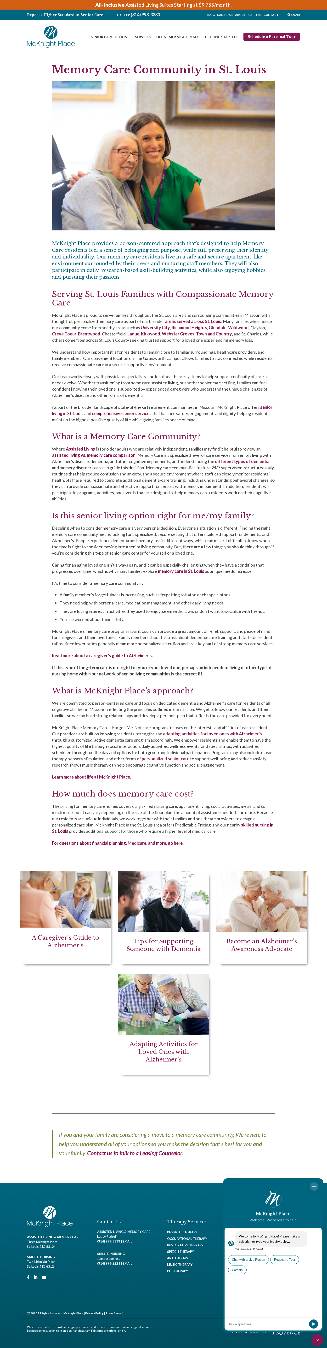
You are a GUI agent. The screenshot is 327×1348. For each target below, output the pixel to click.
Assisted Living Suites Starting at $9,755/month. (163, 5)
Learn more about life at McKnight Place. (91, 776)
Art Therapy (178, 1258)
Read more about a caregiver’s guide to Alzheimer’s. (102, 655)
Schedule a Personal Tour (272, 37)
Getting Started (221, 37)
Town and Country (214, 333)
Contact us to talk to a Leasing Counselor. (135, 1152)
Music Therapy (179, 1264)
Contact (271, 15)
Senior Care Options (110, 37)
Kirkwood (150, 333)
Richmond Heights (189, 327)
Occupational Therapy (187, 1239)
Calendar (225, 15)
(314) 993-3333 (145, 14)
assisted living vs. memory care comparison (93, 455)
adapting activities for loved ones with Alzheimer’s (212, 733)
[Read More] (65, 917)
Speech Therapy (180, 1252)
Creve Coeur (64, 333)
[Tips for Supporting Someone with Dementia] (163, 917)
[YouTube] (44, 1277)
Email (127, 1241)
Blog (211, 15)
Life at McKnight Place (177, 37)
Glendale (217, 327)
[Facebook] (28, 1277)
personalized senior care (165, 758)
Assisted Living (81, 448)
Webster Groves (178, 333)
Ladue (133, 333)
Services (143, 37)
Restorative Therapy (185, 1245)
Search (295, 15)
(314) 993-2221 (108, 1263)
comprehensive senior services (122, 413)
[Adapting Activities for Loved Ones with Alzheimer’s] (163, 1024)
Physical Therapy (182, 1232)
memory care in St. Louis (181, 571)
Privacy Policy (94, 1313)
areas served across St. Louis (193, 321)
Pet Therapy (177, 1271)
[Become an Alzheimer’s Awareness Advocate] (261, 917)
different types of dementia (242, 461)
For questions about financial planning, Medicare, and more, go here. (118, 843)
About (240, 15)
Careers (254, 15)
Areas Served (114, 1313)
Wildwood (238, 327)
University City (155, 327)
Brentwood (89, 333)
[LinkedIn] (35, 1277)
